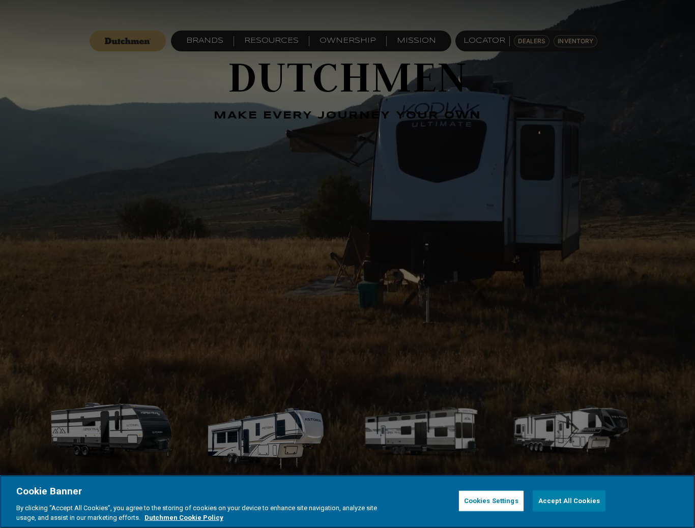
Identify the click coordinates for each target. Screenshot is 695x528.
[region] (347, 501)
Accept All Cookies (569, 501)
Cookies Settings (491, 501)
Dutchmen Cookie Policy (183, 517)
